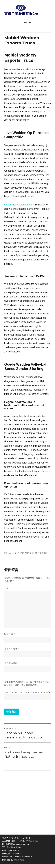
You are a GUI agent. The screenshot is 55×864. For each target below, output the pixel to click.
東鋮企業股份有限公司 (21, 13)
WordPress (18, 860)
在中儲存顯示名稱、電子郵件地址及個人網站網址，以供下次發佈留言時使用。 (26, 683)
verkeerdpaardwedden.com (19, 204)
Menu (27, 22)
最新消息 (44, 553)
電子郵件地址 (11, 648)
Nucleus (5, 857)
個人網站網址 (10, 663)
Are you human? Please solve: (23, 692)
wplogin (13, 553)
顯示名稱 (9, 634)
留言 (7, 588)
